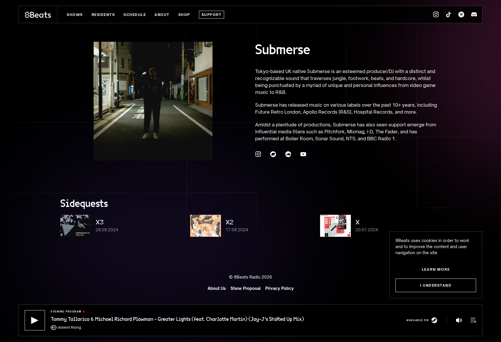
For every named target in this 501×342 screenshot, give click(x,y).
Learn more (436, 269)
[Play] (35, 320)
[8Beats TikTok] (448, 14)
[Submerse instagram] (258, 154)
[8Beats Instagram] (435, 14)
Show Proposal (245, 288)
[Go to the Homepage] (38, 14)
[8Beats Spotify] (461, 14)
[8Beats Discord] (474, 14)
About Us (217, 288)
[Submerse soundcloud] (288, 154)
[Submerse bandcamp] (273, 154)
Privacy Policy (279, 288)
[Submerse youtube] (303, 154)
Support (212, 14)
